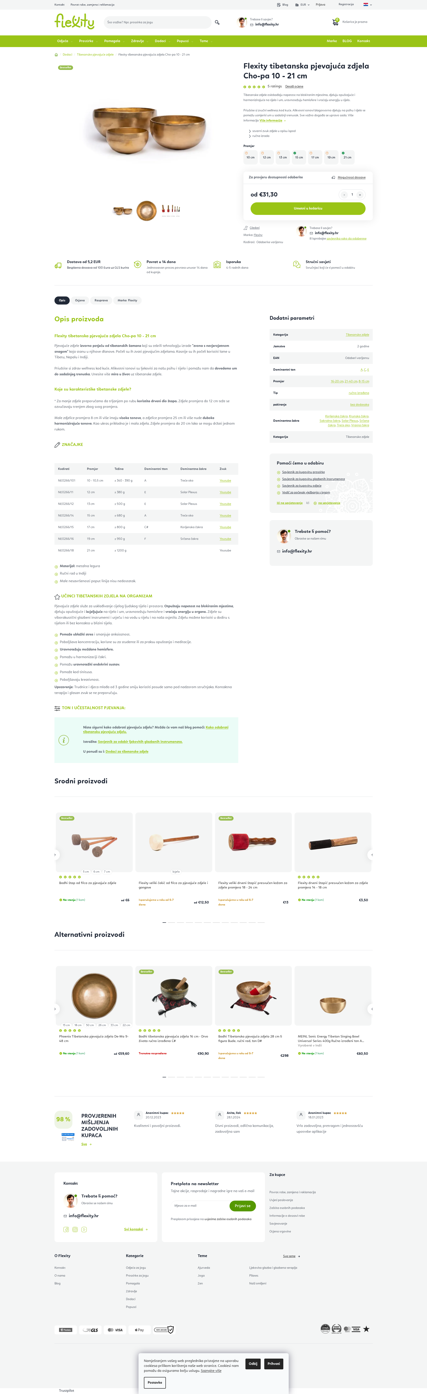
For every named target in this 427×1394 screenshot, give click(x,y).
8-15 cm (364, 381)
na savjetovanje (329, 503)
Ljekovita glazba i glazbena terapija (273, 1267)
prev (54, 854)
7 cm (107, 871)
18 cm (78, 1025)
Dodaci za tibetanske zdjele (127, 752)
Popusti (131, 1307)
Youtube (225, 480)
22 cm (126, 1025)
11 (261, 922)
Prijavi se (243, 1205)
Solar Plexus (350, 420)
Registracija (345, 5)
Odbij (253, 1364)
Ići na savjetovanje (290, 503)
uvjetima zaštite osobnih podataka (227, 1219)
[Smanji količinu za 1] (344, 195)
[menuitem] (65, 41)
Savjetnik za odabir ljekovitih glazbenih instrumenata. (140, 742)
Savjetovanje (278, 1223)
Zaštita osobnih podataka (287, 1208)
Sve (84, 1144)
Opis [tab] (62, 300)
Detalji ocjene (294, 86)
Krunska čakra (358, 416)
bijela (176, 871)
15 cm (66, 1025)
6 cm (96, 871)
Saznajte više (211, 1371)
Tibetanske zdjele (357, 334)
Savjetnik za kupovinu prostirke (303, 472)
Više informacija (271, 120)
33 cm (114, 1025)
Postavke (155, 1383)
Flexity (258, 235)
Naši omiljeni (257, 1283)
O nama (59, 1275)
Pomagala (133, 1283)
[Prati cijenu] (269, 228)
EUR (303, 4)
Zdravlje (131, 1291)
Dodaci (130, 1299)
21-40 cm (351, 381)
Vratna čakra (360, 425)
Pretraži (217, 22)
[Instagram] (75, 1229)
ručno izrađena (359, 393)
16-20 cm (337, 381)
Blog (285, 4)
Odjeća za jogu (136, 1267)
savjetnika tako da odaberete (346, 238)
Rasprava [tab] (101, 300)
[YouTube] (84, 1230)
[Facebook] (66, 1230)
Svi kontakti (133, 1229)
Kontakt (59, 4)
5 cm (86, 871)
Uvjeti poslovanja (281, 1200)
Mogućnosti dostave (352, 177)
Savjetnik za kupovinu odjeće (301, 485)
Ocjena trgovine (280, 1231)
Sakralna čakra (330, 420)
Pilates (253, 1275)
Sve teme (289, 1256)
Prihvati (273, 1364)
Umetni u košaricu (308, 208)
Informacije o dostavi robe (287, 1215)
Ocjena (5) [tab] (80, 300)
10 (252, 922)
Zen (200, 1283)
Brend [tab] (132, 300)
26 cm (102, 1025)
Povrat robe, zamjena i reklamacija (92, 4)
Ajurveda (204, 1267)
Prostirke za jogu (137, 1275)
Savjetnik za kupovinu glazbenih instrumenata (313, 479)
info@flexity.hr (267, 24)
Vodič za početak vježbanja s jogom (306, 492)
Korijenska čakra (336, 416)
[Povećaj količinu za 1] (360, 195)
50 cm (90, 1025)
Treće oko (343, 425)
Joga (201, 1275)
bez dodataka (359, 404)
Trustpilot (66, 1391)
